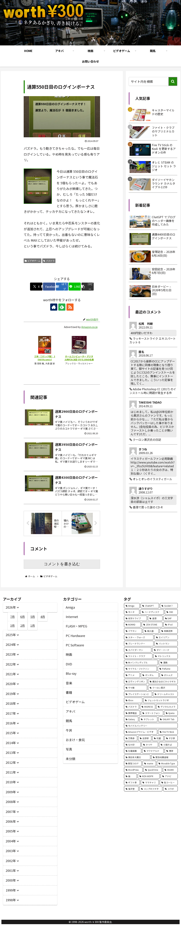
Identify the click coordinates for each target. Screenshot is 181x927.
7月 (12, 616)
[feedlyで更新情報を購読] (61, 307)
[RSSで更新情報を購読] (70, 307)
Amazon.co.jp (89, 327)
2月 (22, 625)
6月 (22, 616)
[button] (87, 287)
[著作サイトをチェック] (53, 307)
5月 (32, 616)
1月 (32, 625)
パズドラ (50, 260)
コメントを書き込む (62, 564)
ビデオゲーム (34, 260)
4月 (42, 616)
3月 (12, 625)
